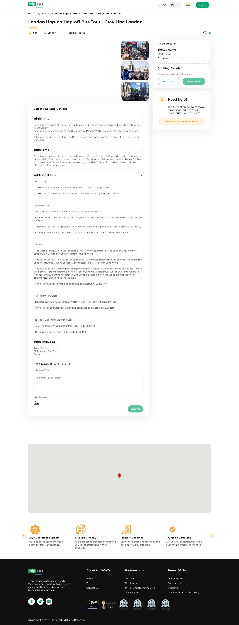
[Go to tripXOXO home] (35, 5)
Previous (24, 536)
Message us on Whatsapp (181, 121)
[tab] (88, 118)
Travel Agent (132, 592)
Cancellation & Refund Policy (183, 592)
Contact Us (92, 588)
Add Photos (40, 397)
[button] (88, 118)
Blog (88, 583)
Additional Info (45, 175)
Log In (202, 5)
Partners (129, 578)
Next (212, 536)
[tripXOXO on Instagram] (49, 601)
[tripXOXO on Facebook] (31, 601)
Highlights (41, 118)
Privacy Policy (175, 578)
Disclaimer (173, 588)
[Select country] (188, 5)
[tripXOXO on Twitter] (40, 601)
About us (91, 578)
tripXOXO (33, 13)
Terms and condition (179, 583)
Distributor (131, 583)
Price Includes (44, 341)
